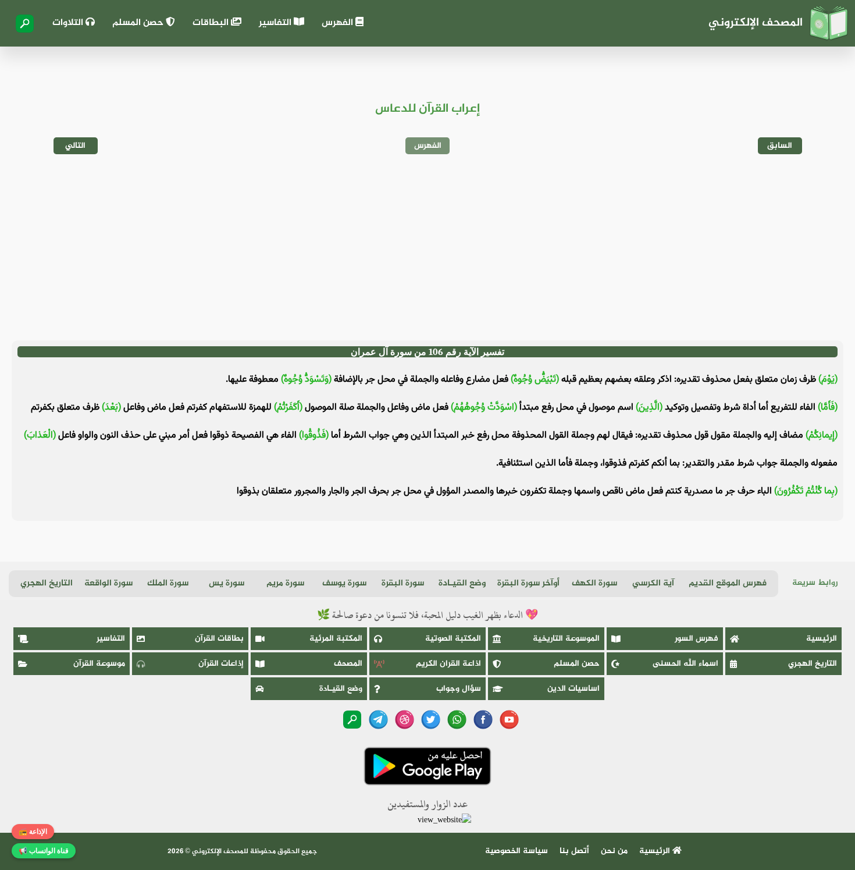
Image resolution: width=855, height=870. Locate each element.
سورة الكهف (594, 583)
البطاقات (212, 23)
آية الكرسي (653, 583)
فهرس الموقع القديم (728, 583)
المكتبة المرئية (335, 638)
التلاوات (69, 23)
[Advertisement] (427, 247)
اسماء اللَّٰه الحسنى (685, 663)
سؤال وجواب (458, 688)
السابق (779, 145)
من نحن (614, 851)
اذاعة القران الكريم (448, 663)
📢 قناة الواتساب (44, 851)
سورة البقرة (403, 583)
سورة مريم (285, 583)
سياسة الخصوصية (516, 851)
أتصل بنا (574, 851)
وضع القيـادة (462, 583)
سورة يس (226, 583)
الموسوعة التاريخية (566, 638)
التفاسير (276, 23)
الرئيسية (821, 638)
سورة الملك (167, 583)
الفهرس (338, 23)
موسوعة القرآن (99, 663)
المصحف (348, 663)
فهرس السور (696, 638)
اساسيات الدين (573, 688)
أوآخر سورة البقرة (528, 583)
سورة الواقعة (108, 583)
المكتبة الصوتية (453, 638)
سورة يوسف (344, 583)
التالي (75, 145)
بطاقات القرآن (219, 638)
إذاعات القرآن (221, 663)
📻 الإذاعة (33, 832)
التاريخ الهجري (46, 583)
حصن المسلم (139, 23)
